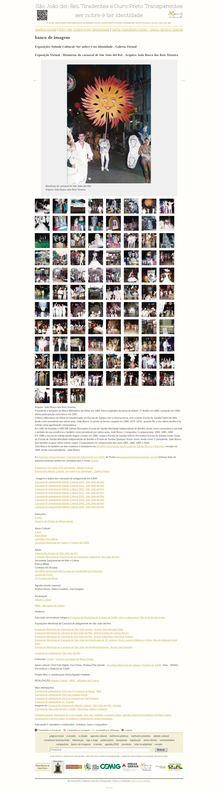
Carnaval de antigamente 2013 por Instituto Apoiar (61, 695)
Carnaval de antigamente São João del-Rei (57, 653)
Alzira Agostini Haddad (140, 781)
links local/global (143, 744)
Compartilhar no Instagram (78, 730)
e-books (97, 744)
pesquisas (121, 740)
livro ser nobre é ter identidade (84, 29)
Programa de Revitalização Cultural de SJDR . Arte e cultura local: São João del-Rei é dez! (117, 617)
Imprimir (128, 730)
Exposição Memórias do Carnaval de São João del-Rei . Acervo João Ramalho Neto (79, 629)
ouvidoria (126, 744)
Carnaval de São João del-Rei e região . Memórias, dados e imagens (71, 709)
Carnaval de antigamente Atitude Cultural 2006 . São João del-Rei (69, 507)
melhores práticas (119, 736)
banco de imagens (81, 744)
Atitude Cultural (43, 600)
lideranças (78, 740)
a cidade (82, 736)
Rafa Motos (41, 535)
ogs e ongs (92, 740)
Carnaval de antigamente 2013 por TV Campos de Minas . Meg (68, 691)
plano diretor (150, 740)
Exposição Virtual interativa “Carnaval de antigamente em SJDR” (71, 457)
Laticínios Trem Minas (46, 539)
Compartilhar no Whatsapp (107, 730)
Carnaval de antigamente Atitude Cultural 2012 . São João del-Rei (69, 489)
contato (94, 460)
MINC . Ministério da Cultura (50, 605)
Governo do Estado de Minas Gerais (54, 521)
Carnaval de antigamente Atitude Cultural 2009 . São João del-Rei (69, 500)
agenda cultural (98, 736)
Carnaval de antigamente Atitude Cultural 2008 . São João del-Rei (69, 503)
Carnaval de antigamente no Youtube (54, 702)
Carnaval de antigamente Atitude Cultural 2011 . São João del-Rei (69, 493)
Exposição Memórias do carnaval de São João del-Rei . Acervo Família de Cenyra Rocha (82, 633)
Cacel (38, 532)
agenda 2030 (112, 744)
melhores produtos (141, 736)
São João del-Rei (57, 6)
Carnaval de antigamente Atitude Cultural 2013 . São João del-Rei (69, 485)
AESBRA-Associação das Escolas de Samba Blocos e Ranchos (130, 446)
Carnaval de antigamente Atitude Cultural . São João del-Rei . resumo (84, 705)
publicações (107, 740)
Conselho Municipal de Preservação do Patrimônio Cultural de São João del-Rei (77, 557)
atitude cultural (161, 736)
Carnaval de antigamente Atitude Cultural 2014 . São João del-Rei (69, 482)
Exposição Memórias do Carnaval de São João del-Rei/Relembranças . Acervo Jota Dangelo (83, 647)
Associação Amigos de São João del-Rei (56, 553)
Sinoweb (109, 788)
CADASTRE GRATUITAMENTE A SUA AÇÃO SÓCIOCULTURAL (144, 756)
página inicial (46, 29)
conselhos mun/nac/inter (57, 740)
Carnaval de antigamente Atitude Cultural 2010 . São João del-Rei (69, 496)
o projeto (71, 736)
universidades (167, 740)
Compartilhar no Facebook (49, 730)
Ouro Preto (128, 6)
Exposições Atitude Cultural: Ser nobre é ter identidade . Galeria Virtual (72, 471)
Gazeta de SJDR (44, 575)
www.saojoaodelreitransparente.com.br (136, 457)
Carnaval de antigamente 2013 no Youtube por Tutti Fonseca (67, 698)
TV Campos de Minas (46, 578)
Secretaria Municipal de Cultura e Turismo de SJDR (62, 542)
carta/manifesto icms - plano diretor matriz (147, 29)
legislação (135, 740)
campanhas (62, 744)
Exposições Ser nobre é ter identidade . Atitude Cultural (64, 468)
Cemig (38, 517)
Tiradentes (94, 6)
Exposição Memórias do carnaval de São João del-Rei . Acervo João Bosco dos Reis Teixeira (84, 636)
